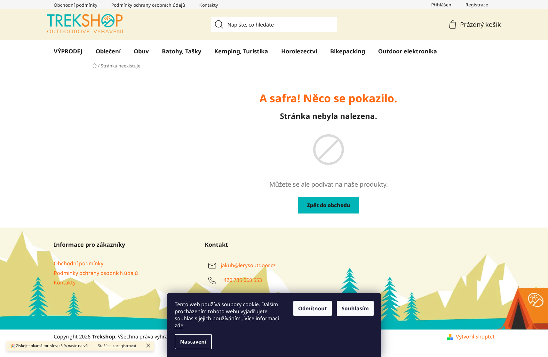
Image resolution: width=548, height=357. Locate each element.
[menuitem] (68, 51)
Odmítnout (312, 308)
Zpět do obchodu (328, 205)
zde (179, 325)
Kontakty (208, 5)
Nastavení (193, 341)
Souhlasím (355, 308)
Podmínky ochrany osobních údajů (148, 5)
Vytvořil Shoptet (475, 336)
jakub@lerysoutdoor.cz (248, 265)
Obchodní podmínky (75, 5)
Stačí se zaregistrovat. (117, 345)
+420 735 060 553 (241, 279)
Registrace (476, 5)
